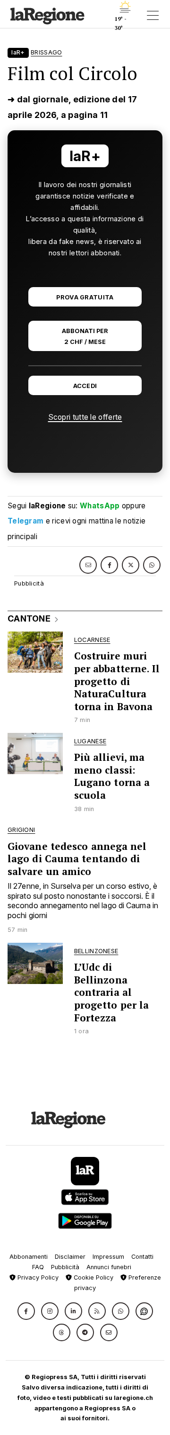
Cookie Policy (92, 1277)
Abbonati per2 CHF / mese (85, 336)
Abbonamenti (28, 1256)
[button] (26, 1311)
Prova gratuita (84, 297)
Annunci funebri (108, 1267)
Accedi (85, 385)
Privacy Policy (37, 1277)
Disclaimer (70, 1256)
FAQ (38, 1267)
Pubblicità (65, 1267)
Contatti (142, 1256)
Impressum (108, 1256)
